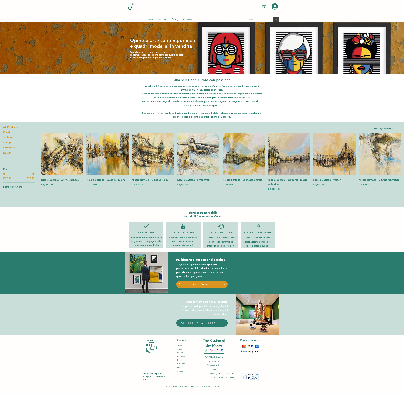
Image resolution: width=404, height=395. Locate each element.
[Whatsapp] (206, 350)
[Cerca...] (276, 19)
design (254, 113)
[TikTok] (216, 350)
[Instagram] (211, 350)
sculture (196, 113)
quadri (187, 113)
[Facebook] (222, 350)
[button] (264, 6)
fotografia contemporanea (233, 113)
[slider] (4, 174)
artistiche (209, 113)
